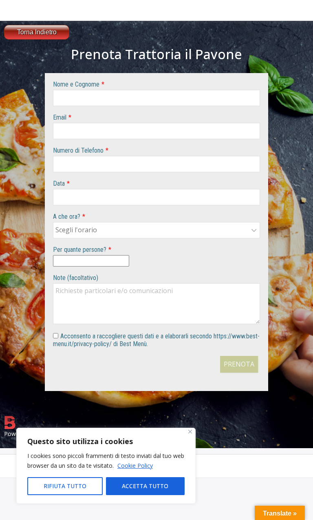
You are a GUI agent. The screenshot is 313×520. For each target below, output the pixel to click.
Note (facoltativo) (75, 278)
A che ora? (66, 216)
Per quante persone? (79, 249)
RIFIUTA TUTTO (65, 486)
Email (59, 117)
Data (59, 183)
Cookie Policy (135, 465)
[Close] (190, 431)
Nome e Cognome (76, 84)
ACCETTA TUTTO (145, 486)
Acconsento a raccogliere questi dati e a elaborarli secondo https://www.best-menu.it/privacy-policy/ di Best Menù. (156, 340)
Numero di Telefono (78, 150)
